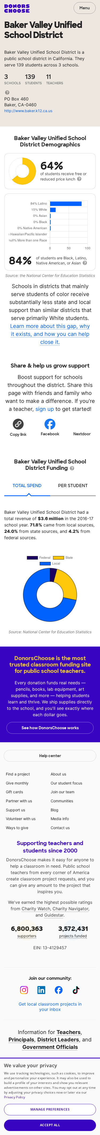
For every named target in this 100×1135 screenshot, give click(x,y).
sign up (44, 409)
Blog (54, 810)
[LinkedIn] (41, 990)
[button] (18, 427)
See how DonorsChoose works (50, 727)
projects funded (73, 931)
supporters (27, 931)
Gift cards (14, 792)
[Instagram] (24, 990)
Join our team (62, 792)
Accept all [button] (50, 1125)
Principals (21, 1039)
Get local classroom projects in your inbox (50, 1006)
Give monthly (17, 783)
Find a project (18, 774)
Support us (15, 810)
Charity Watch (36, 908)
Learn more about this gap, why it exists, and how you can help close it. (50, 334)
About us (58, 774)
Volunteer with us (20, 818)
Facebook (50, 434)
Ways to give (17, 827)
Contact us (60, 827)
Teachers (69, 1032)
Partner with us (19, 801)
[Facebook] (58, 990)
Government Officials (50, 1047)
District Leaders (58, 1039)
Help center (50, 755)
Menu (84, 8)
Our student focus (66, 783)
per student (73, 485)
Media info (60, 818)
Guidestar (53, 915)
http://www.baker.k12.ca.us (28, 110)
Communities (62, 801)
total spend (27, 485)
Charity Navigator (70, 908)
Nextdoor (82, 434)
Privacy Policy (14, 1097)
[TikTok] (76, 990)
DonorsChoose (17, 8)
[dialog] (50, 1096)
